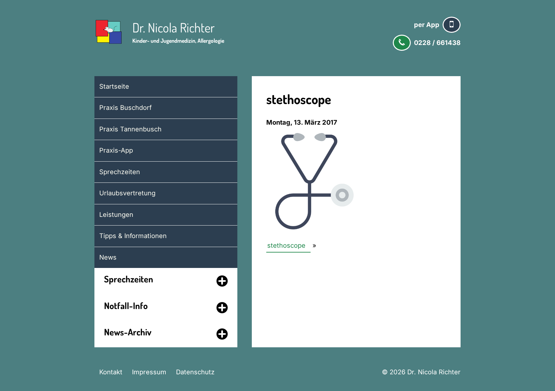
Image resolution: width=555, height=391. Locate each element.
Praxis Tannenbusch (130, 129)
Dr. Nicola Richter (173, 27)
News (108, 257)
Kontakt (110, 372)
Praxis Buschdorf (125, 107)
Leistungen (116, 214)
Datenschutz (195, 372)
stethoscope (286, 245)
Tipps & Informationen (133, 236)
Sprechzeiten (119, 172)
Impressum (149, 372)
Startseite (114, 86)
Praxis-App (116, 150)
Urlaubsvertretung (127, 193)
